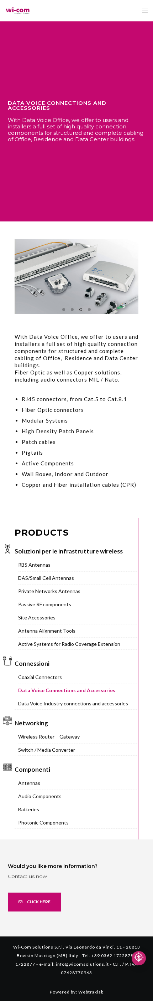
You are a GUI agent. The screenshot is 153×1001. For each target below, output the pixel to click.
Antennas (29, 783)
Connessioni (32, 663)
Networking (31, 723)
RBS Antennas (34, 565)
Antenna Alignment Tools (46, 631)
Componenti (32, 769)
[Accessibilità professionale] (139, 958)
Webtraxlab (91, 992)
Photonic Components (43, 822)
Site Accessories (37, 617)
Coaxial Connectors (40, 677)
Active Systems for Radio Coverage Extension (69, 644)
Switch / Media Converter (46, 750)
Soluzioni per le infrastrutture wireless (69, 551)
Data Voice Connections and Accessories (66, 690)
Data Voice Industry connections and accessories (73, 703)
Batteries (28, 809)
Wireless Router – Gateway (49, 737)
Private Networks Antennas (49, 591)
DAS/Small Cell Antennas (46, 578)
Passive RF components (44, 604)
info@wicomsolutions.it (82, 964)
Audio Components (40, 796)
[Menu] (143, 10)
